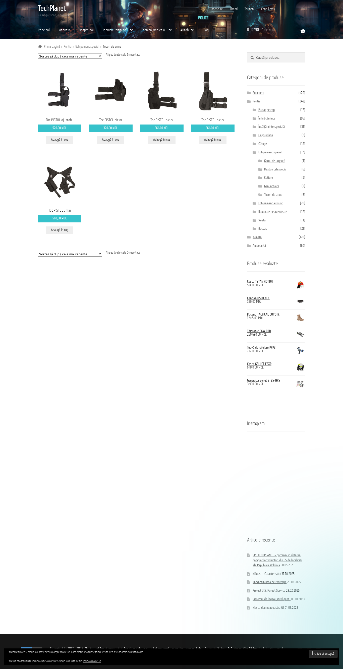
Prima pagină (52, 47)
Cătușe (262, 144)
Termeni (249, 9)
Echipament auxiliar (270, 203)
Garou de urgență (274, 161)
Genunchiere (271, 186)
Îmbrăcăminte (266, 118)
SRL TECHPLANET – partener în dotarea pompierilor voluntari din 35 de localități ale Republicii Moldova (277, 560)
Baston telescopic (275, 169)
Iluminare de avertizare (272, 212)
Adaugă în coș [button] (59, 140)
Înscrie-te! (217, 9)
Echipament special (87, 47)
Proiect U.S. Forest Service (269, 591)
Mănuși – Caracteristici (267, 574)
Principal (44, 30)
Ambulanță (259, 246)
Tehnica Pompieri (114, 30)
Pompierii (258, 93)
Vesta (262, 220)
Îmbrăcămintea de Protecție (270, 582)
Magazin (64, 30)
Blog (206, 30)
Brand (234, 9)
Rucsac (262, 229)
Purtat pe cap (266, 110)
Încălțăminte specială (271, 127)
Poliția (68, 47)
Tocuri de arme (273, 195)
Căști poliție (265, 135)
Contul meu (268, 9)
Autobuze (187, 30)
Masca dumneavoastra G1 (268, 608)
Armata (257, 237)
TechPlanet (52, 9)
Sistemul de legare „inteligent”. (272, 599)
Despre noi (86, 30)
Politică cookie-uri (92, 661)
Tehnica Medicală (153, 30)
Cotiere (268, 178)
